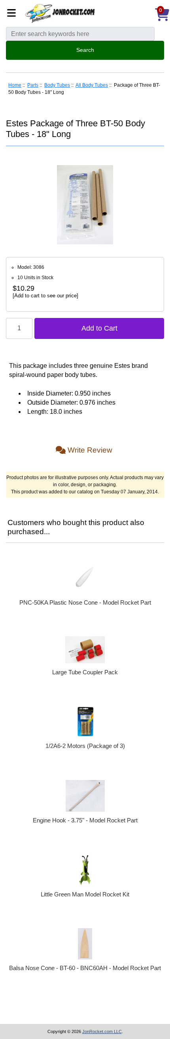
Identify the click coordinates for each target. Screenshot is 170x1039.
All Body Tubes (92, 85)
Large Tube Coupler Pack (85, 672)
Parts (32, 85)
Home (14, 85)
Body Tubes (57, 85)
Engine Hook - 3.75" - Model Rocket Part (85, 820)
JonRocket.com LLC (102, 1031)
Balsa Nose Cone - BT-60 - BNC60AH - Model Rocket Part (85, 968)
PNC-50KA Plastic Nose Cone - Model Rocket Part (85, 602)
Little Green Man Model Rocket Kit (85, 894)
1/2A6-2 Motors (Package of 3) (85, 745)
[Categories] (13, 13)
